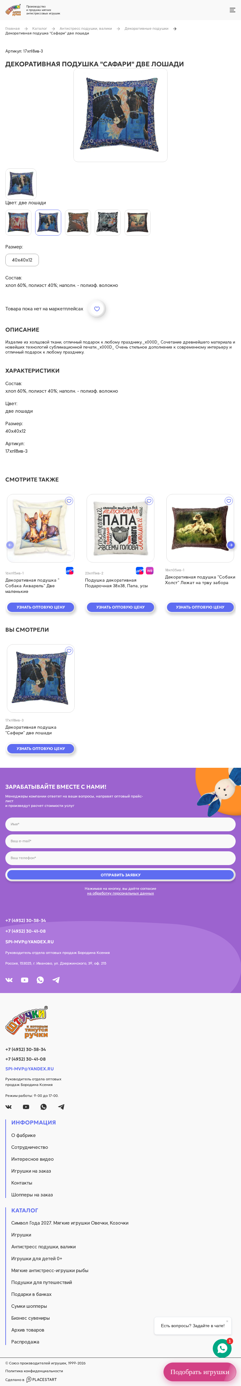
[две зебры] (108, 223)
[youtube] (24, 980)
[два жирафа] (78, 223)
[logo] (120, 1022)
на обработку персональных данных (120, 893)
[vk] (9, 980)
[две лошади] (48, 223)
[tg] (56, 980)
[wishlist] (69, 501)
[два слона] (138, 223)
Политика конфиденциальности (34, 1371)
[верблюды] (18, 223)
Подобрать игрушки (199, 1372)
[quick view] (40, 528)
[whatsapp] (40, 980)
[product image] (120, 115)
